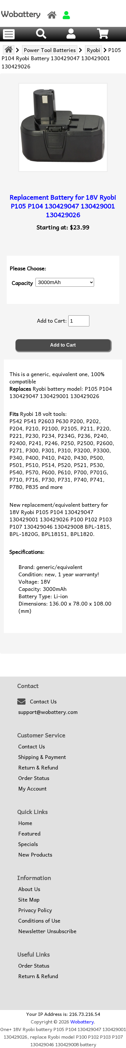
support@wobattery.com (48, 712)
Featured (29, 833)
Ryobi (93, 50)
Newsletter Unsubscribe (47, 931)
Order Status (33, 778)
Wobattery (82, 1021)
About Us (29, 889)
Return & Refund (38, 767)
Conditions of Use (39, 920)
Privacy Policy (35, 910)
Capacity (22, 282)
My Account (32, 788)
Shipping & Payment (42, 757)
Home (25, 823)
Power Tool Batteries (50, 50)
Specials (28, 844)
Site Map (29, 899)
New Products (35, 854)
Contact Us (43, 701)
